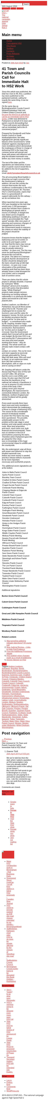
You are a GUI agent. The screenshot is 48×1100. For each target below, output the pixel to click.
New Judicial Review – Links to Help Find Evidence (18, 648)
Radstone (13, 713)
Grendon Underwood (20, 692)
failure (23, 687)
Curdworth (6, 685)
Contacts (10, 51)
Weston (18, 723)
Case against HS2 (14, 43)
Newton (19, 702)
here (10, 102)
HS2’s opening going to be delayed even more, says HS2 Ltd (10, 1010)
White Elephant (22, 725)
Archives (10, 56)
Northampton (7, 704)
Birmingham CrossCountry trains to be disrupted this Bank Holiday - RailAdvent (12, 974)
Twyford (5, 721)
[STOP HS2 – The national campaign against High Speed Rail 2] (6, 28)
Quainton (12, 711)
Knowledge (24, 698)
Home (9, 40)
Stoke (20, 715)
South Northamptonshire (16, 714)
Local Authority (20, 700)
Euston (17, 687)
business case (16, 675)
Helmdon (5, 694)
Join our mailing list (13, 841)
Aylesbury (6, 669)
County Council (8, 683)
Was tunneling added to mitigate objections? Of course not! (19, 643)
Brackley (14, 669)
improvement (7, 696)
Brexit (21, 669)
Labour (5, 700)
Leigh (11, 700)
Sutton (24, 717)
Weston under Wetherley (15, 724)
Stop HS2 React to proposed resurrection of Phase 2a (11, 1048)
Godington (6, 690)
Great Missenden (18, 690)
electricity (24, 685)
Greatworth (6, 692)
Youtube (20, 8)
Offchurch (6, 706)
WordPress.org (13, 1091)
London (5, 702)
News (4, 664)
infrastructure (19, 696)
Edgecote (15, 685)
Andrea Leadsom (15, 666)
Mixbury (12, 702)
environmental (8, 687)
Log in (9, 1080)
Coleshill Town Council (19, 681)
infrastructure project (10, 698)
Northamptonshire (21, 704)
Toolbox (10, 48)
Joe (27, 63)
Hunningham (15, 694)
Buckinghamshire (20, 671)
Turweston (20, 719)
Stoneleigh (16, 717)
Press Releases (13, 53)
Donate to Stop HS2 (13, 813)
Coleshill (5, 681)
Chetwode (13, 677)
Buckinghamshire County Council (16, 673)
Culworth (19, 683)
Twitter (13, 8)
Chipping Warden (16, 679)
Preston (17, 709)
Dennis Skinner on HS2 (16, 660)
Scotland (22, 713)
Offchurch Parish (17, 706)
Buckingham (7, 671)
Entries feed (9, 1084)
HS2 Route (11, 46)
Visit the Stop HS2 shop (12, 823)
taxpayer (5, 719)
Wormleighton (7, 727)
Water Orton (14, 721)
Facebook (6, 8)
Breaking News (6, 855)
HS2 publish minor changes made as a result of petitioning (19, 657)
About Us (11, 58)
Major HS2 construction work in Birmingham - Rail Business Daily (12, 868)
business (5, 675)
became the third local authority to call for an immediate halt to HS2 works (16, 117)
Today (12, 719)
